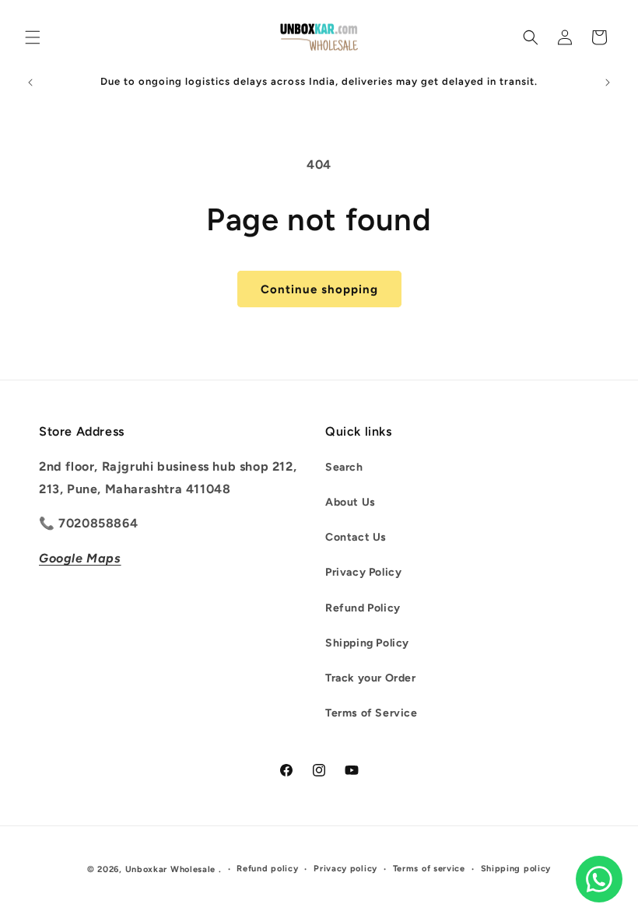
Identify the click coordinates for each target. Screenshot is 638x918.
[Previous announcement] (30, 82)
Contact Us (356, 537)
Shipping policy (516, 869)
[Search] (531, 37)
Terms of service (429, 869)
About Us (350, 502)
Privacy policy (345, 869)
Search (344, 467)
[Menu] (33, 37)
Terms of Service (371, 713)
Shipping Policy (367, 643)
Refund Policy (363, 608)
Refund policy (267, 869)
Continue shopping (319, 289)
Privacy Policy (363, 572)
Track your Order (370, 678)
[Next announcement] (608, 82)
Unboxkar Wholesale (172, 869)
